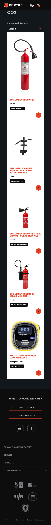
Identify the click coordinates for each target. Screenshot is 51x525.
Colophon (20, 519)
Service (8, 454)
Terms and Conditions (36, 519)
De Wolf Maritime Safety (18, 446)
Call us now (27, 407)
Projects (9, 462)
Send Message (27, 415)
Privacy (9, 519)
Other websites (12, 470)
